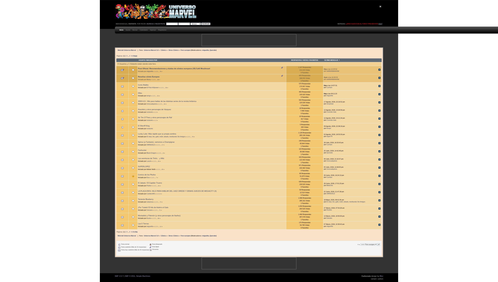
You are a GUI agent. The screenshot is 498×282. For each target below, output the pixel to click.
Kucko (149, 218)
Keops (329, 128)
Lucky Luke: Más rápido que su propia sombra (157, 134)
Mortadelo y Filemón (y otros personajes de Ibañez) (159, 216)
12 (160, 226)
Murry (149, 79)
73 (160, 202)
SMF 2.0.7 (119, 276)
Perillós (329, 210)
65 (162, 169)
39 (166, 87)
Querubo (213, 50)
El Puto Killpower (153, 87)
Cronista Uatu (331, 112)
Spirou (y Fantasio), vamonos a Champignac (156, 142)
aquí (380, 24)
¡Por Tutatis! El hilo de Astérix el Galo (153, 207)
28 (158, 79)
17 (162, 145)
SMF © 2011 (130, 276)
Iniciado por (151, 60)
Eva (148, 177)
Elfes (140, 93)
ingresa (150, 24)
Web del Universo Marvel (127, 50)
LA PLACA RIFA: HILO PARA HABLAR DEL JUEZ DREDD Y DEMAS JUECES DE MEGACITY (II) (177, 191)
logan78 (329, 136)
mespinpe (330, 104)
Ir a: (359, 244)
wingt (148, 96)
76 (192, 136)
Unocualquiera (152, 104)
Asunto (142, 60)
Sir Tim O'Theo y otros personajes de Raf (155, 117)
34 (164, 104)
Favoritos (313, 60)
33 (158, 96)
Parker (149, 185)
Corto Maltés (143, 85)
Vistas (305, 60)
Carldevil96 (151, 194)
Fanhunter (142, 150)
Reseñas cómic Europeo (149, 77)
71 (160, 210)
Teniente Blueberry (145, 199)
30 (159, 161)
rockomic (150, 112)
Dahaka (329, 218)
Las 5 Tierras (143, 224)
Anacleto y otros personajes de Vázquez (154, 109)
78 (160, 71)
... (128, 56)
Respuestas (296, 60)
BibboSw (330, 185)
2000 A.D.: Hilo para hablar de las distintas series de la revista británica (167, 101)
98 (158, 218)
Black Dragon (151, 153)
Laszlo (149, 161)
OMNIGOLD (151, 145)
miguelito (205, 50)
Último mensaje (331, 60)
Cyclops (329, 87)
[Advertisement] (249, 40)
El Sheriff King (144, 126)
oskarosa (150, 202)
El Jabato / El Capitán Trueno (150, 183)
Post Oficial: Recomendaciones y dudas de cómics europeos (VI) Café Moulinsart (174, 69)
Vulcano (150, 210)
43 (159, 185)
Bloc (381, 276)
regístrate (160, 24)
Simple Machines (143, 276)
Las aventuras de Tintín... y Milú (151, 158)
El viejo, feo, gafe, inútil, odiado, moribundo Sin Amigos (166, 136)
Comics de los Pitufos (147, 175)
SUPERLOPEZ (144, 167)
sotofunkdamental (333, 71)
